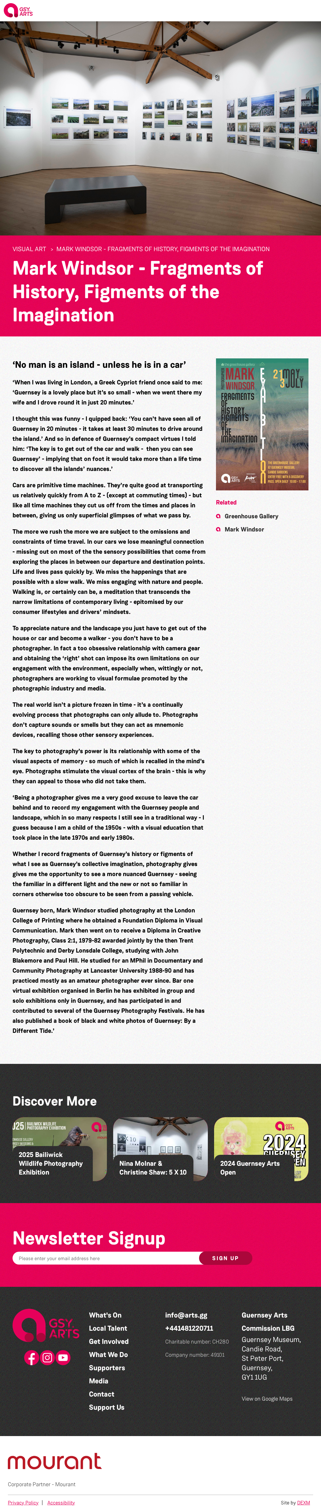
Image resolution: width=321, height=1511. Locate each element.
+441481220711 (189, 1328)
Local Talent (108, 1328)
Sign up (225, 1258)
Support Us (106, 1407)
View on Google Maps (267, 1399)
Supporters (107, 1367)
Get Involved (109, 1341)
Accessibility (61, 1502)
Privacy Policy (23, 1502)
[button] (311, 11)
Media (98, 1381)
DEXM (303, 1502)
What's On (105, 1315)
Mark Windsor (244, 529)
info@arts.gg (186, 1315)
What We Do (108, 1354)
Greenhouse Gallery (251, 516)
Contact (101, 1394)
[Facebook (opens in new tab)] (30, 1358)
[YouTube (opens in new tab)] (62, 1358)
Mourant (65, 1484)
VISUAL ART (29, 249)
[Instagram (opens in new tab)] (46, 1358)
